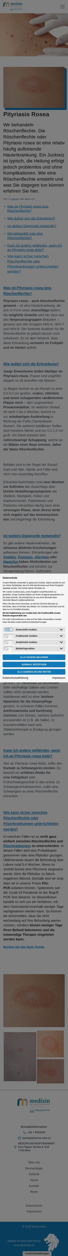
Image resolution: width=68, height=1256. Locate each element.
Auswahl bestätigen (34, 664)
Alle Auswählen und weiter (34, 671)
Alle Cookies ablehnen (34, 657)
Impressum (58, 677)
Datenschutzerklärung (15, 677)
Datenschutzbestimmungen (34, 622)
